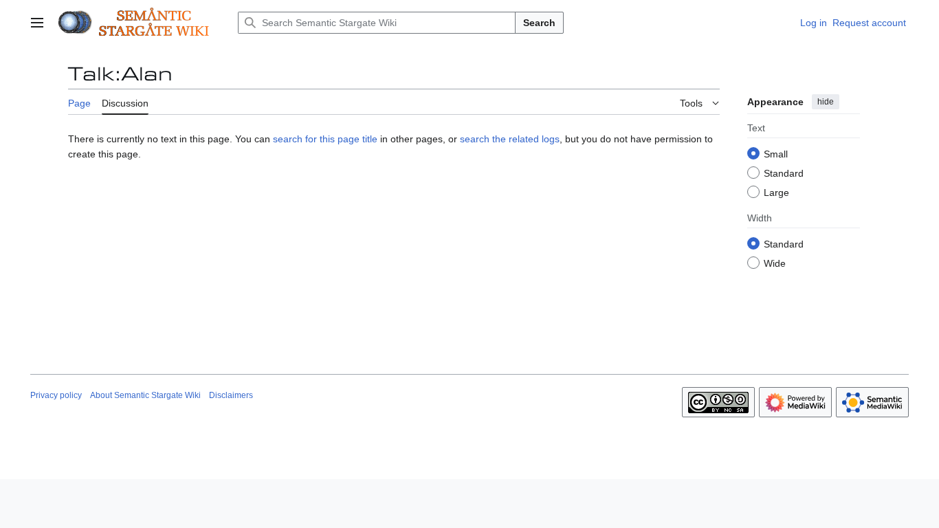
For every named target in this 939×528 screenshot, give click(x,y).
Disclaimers (231, 395)
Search (539, 22)
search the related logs (510, 138)
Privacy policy (56, 395)
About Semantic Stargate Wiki (145, 395)
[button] (37, 23)
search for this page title (325, 138)
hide (825, 102)
